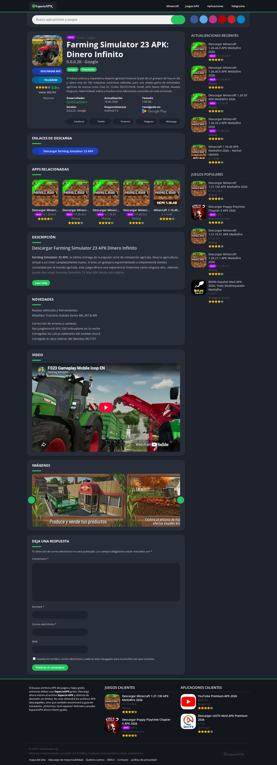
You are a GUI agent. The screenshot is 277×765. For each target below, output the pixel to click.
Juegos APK (192, 6)
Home (81, 37)
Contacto (122, 760)
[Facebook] (194, 19)
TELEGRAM (50, 80)
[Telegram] (241, 19)
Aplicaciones (215, 6)
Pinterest (125, 121)
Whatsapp (171, 121)
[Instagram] (213, 19)
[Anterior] (31, 500)
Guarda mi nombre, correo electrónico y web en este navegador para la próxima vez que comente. (96, 659)
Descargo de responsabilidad (65, 760)
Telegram (149, 121)
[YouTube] (222, 19)
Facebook (79, 121)
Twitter (101, 121)
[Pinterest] (232, 19)
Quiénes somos (95, 760)
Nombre (38, 607)
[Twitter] (204, 19)
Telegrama (238, 6)
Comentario (40, 559)
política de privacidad (144, 760)
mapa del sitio (37, 760)
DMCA (111, 760)
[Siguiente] (180, 500)
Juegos (91, 37)
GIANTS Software (77, 101)
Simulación (88, 69)
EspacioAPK (62, 691)
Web (35, 641)
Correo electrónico (44, 624)
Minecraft (172, 6)
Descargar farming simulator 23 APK (68, 151)
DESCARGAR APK (51, 71)
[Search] (178, 19)
